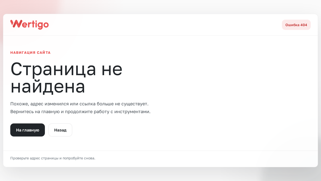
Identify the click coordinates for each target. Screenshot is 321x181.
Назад (60, 129)
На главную (27, 129)
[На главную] (29, 24)
